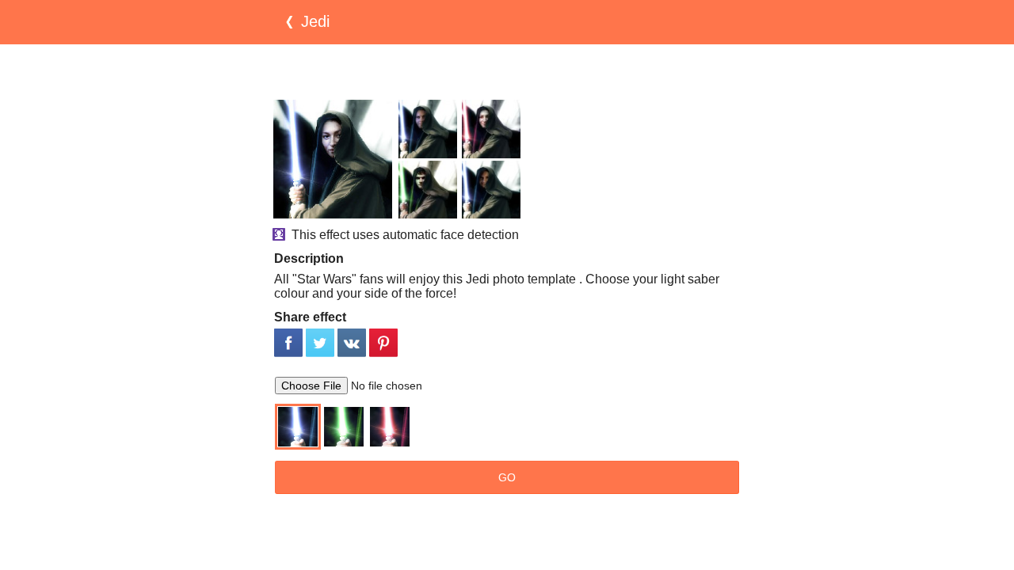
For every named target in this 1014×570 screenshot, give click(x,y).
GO (507, 477)
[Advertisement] (507, 72)
